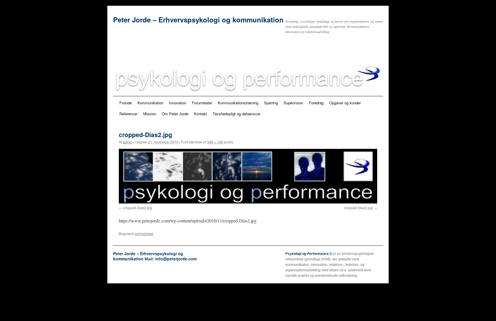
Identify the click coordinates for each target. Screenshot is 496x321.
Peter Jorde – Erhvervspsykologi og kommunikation (198, 19)
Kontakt (200, 113)
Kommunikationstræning (238, 102)
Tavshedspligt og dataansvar (236, 113)
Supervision (293, 102)
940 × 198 (215, 141)
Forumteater (202, 102)
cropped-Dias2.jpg (137, 207)
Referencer (128, 113)
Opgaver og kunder (345, 102)
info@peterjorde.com (176, 259)
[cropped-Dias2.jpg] (248, 176)
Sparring (271, 102)
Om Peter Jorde (175, 113)
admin (128, 141)
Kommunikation (150, 102)
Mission (149, 113)
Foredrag (316, 102)
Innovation (177, 102)
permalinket (144, 233)
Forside (125, 102)
